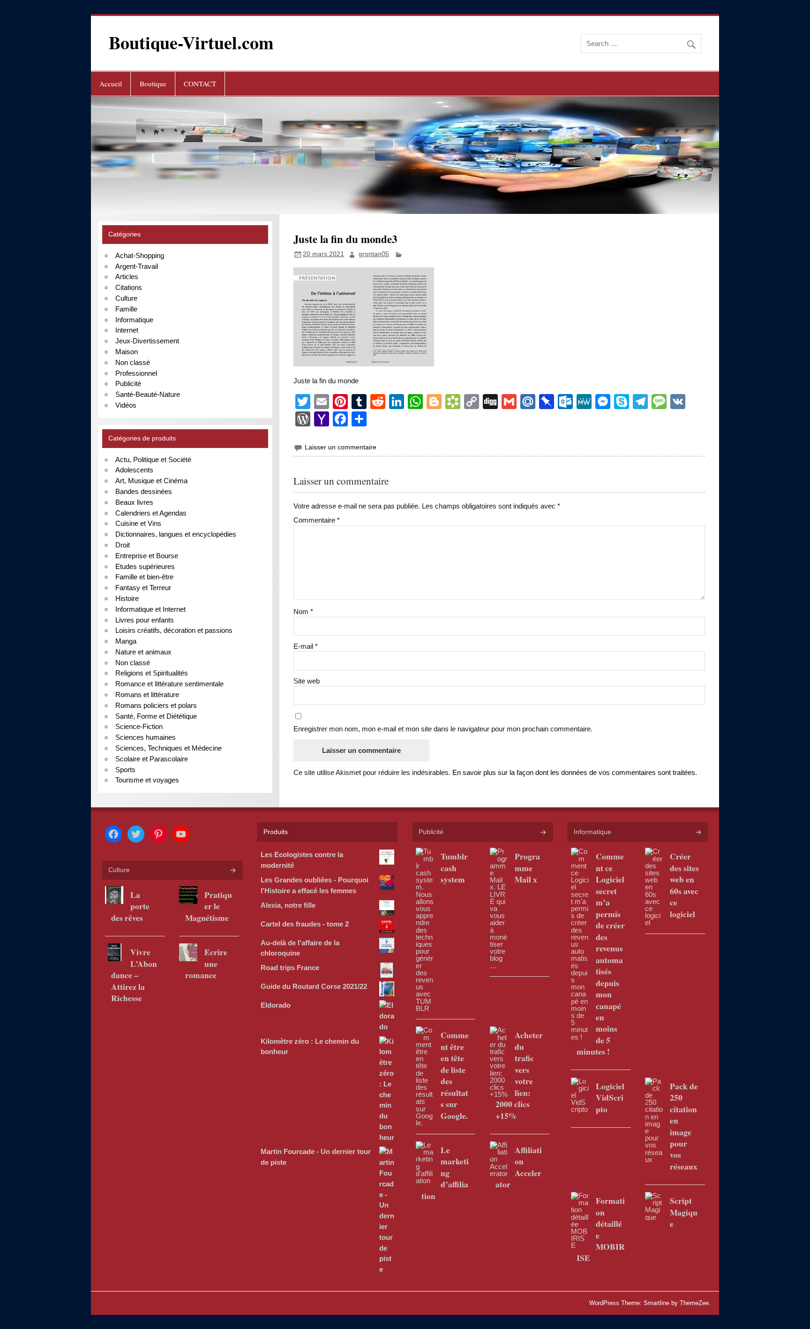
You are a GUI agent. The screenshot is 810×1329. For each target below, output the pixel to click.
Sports (125, 770)
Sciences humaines (145, 737)
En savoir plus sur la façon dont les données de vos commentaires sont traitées (573, 772)
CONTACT (200, 83)
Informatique (134, 320)
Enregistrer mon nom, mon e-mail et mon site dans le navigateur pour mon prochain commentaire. (442, 728)
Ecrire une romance (206, 963)
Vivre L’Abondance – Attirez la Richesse (134, 975)
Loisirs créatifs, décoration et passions (173, 630)
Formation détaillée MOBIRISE (601, 1229)
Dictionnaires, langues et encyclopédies (175, 534)
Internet (126, 330)
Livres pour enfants (144, 620)
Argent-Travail (136, 266)
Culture (126, 298)
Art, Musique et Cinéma (151, 481)
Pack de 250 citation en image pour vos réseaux (684, 1126)
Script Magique (684, 1212)
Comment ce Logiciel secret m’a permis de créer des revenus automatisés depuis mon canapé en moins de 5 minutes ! (601, 953)
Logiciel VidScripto (610, 1097)
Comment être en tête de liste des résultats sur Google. (455, 1075)
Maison (126, 352)
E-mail (305, 646)
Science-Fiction (139, 726)
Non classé (132, 362)
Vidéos (125, 405)
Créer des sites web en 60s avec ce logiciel (684, 884)
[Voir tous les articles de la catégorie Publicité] (543, 833)
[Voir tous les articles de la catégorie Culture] (232, 871)
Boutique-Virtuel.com (191, 42)
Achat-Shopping (139, 255)
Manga (125, 641)
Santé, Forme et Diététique (156, 716)
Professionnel (136, 373)
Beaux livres (134, 502)
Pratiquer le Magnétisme (208, 906)
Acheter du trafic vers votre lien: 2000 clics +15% (519, 1075)
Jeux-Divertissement (147, 341)
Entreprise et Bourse (146, 556)
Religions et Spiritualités (151, 673)
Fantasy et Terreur (143, 588)
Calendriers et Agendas (151, 513)
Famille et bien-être (144, 577)
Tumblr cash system (454, 867)
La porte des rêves (130, 906)
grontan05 (374, 254)
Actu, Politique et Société (153, 459)
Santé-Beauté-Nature (147, 394)
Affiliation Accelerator (518, 1167)
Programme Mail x (527, 867)
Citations (128, 287)
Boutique (153, 83)
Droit (122, 545)
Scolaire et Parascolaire (151, 759)
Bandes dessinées (143, 491)
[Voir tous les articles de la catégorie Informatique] (698, 833)
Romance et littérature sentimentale (169, 684)
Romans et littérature (147, 695)
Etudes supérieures (145, 566)
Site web (306, 680)
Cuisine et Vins (138, 523)
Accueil (110, 83)
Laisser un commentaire (340, 447)
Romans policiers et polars (156, 705)
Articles (126, 277)
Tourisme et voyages (147, 780)
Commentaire (316, 520)
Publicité (128, 383)
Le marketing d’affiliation (445, 1173)
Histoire (127, 598)
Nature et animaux (143, 652)
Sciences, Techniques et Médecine (168, 748)
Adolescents (134, 470)
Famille (126, 309)
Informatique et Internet (150, 609)
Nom (303, 611)
